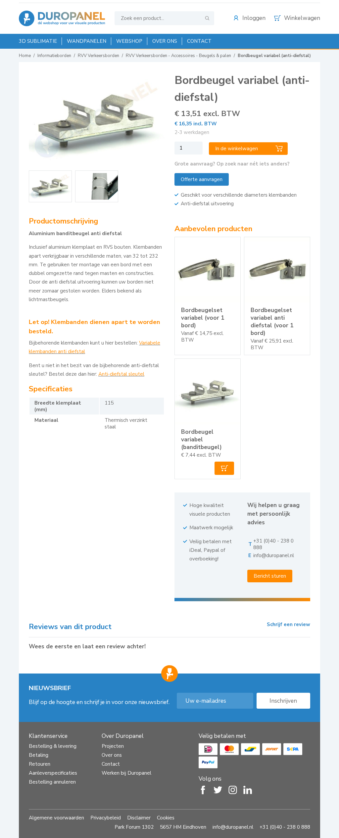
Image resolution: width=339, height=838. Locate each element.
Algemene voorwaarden (56, 817)
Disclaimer (139, 817)
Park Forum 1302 (134, 827)
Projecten (113, 746)
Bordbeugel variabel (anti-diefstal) (274, 56)
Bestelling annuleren (52, 782)
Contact (199, 41)
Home (25, 56)
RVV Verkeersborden (98, 56)
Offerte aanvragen (201, 179)
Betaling (38, 755)
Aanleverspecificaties (53, 773)
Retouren (39, 764)
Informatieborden (54, 56)
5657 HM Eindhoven (183, 827)
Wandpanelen (86, 41)
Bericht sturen (270, 576)
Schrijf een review (288, 624)
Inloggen (254, 18)
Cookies (165, 817)
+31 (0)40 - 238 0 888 (285, 827)
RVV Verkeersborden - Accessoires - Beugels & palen (178, 56)
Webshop (129, 41)
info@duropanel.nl (273, 555)
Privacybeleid (105, 817)
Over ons (164, 41)
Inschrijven (283, 701)
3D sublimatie (38, 41)
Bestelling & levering (52, 746)
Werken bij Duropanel (126, 773)
